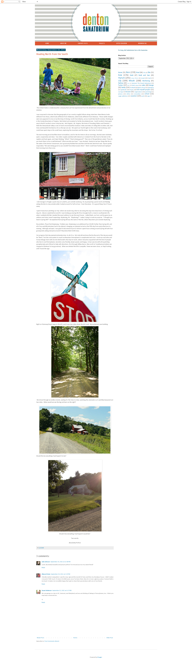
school (146, 94)
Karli (149, 78)
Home (75, 637)
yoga (148, 96)
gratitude (124, 89)
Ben (128, 72)
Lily (119, 81)
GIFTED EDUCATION (121, 43)
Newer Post (40, 637)
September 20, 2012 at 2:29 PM (60, 574)
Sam (128, 83)
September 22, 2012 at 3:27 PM (61, 590)
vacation (134, 96)
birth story (135, 85)
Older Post (109, 637)
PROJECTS (102, 43)
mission (128, 92)
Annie (120, 72)
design (151, 85)
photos (120, 94)
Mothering (146, 81)
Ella (144, 72)
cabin (143, 85)
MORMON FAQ (142, 43)
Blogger (99, 657)
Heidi (131, 75)
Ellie (149, 72)
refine (128, 94)
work (142, 96)
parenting (148, 92)
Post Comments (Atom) (52, 641)
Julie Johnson (46, 562)
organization (138, 92)
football (132, 87)
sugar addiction (123, 96)
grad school (141, 87)
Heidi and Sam (144, 75)
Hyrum (121, 78)
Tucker (120, 85)
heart (131, 89)
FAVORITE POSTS (83, 43)
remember (137, 94)
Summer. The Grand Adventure (141, 83)
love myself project (143, 90)
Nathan (120, 83)
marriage (120, 92)
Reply (43, 567)
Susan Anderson (47, 590)
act (128, 85)
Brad (137, 72)
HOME (47, 43)
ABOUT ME (63, 43)
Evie (120, 75)
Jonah (143, 78)
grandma (151, 87)
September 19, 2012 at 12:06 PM (60, 562)
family (123, 87)
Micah (132, 81)
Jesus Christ (134, 78)
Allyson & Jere (46, 574)
